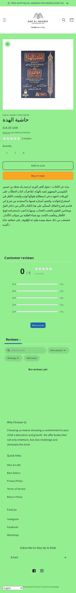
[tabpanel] (38, 377)
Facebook (12, 527)
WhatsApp (13, 535)
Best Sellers (14, 473)
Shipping (6, 132)
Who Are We (14, 465)
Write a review (38, 325)
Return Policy (14, 496)
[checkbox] (32, 358)
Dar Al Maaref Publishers (32, 587)
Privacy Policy (14, 480)
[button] (4, 20)
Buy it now (38, 175)
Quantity (7, 145)
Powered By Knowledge (50, 587)
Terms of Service (16, 488)
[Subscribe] (65, 557)
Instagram (13, 519)
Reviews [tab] (13, 339)
